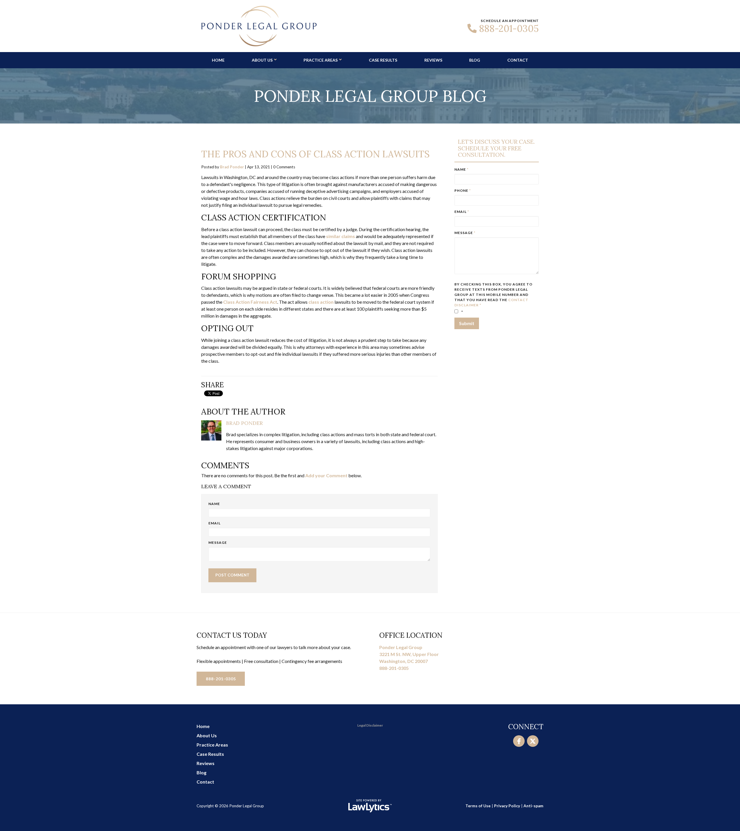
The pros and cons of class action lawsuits (315, 154)
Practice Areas (321, 60)
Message (217, 542)
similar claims (340, 236)
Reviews (433, 60)
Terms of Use (478, 806)
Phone (462, 190)
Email (214, 523)
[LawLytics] (370, 805)
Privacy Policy (507, 806)
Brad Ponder (232, 167)
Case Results (383, 60)
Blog (474, 60)
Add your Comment (326, 475)
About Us (262, 60)
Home (218, 60)
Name (214, 504)
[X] (533, 741)
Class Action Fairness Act (250, 302)
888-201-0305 (509, 28)
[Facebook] (519, 741)
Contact (517, 60)
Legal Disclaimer (370, 725)
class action (321, 302)
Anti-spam (533, 806)
